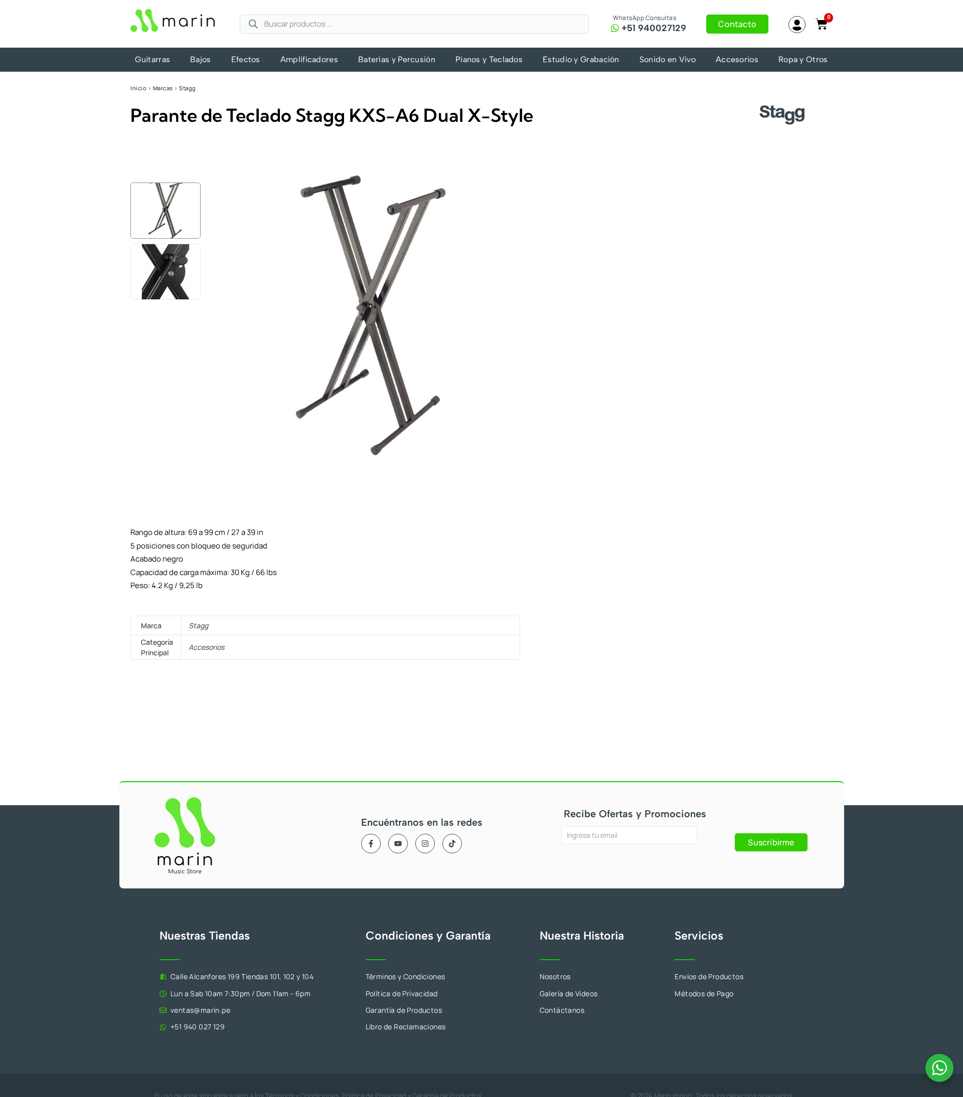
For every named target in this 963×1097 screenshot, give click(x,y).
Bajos (200, 59)
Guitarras (152, 59)
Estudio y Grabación (581, 59)
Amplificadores (309, 59)
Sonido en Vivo (667, 59)
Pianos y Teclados (489, 59)
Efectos (245, 59)
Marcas (163, 88)
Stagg (187, 88)
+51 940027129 (653, 28)
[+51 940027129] (614, 28)
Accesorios (737, 59)
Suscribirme (771, 842)
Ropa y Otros (803, 59)
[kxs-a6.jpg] (370, 314)
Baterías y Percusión (396, 59)
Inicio (138, 88)
